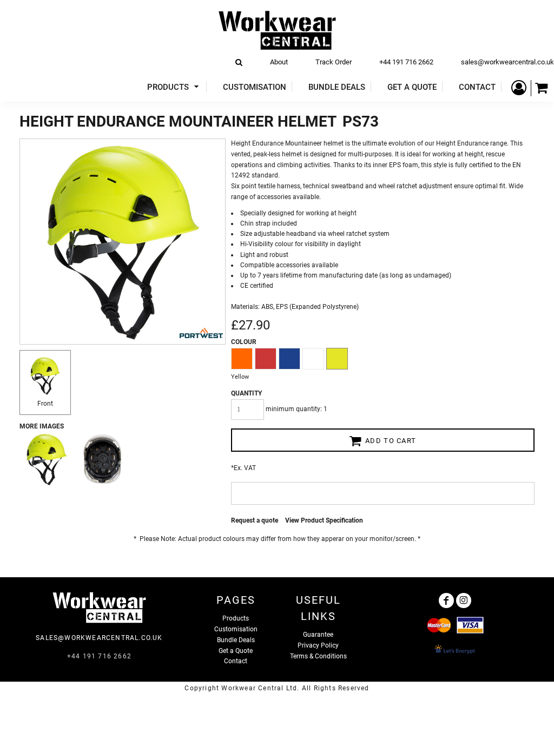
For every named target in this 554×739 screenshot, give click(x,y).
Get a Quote (236, 651)
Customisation (236, 629)
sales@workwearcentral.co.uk (507, 62)
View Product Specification (324, 520)
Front (45, 403)
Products (235, 618)
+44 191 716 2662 (406, 62)
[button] (174, 87)
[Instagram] (463, 600)
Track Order (333, 62)
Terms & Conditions (318, 656)
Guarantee (318, 634)
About (279, 62)
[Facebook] (446, 600)
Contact (235, 661)
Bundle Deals (236, 640)
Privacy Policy (318, 645)
